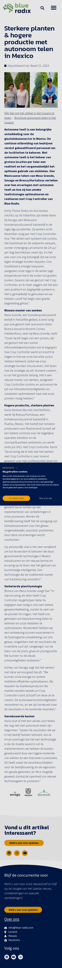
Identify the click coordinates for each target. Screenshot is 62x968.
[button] (10, 468)
